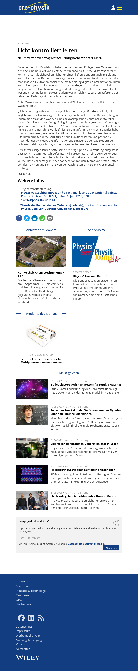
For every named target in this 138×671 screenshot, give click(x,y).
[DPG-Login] (113, 7)
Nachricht (70, 381)
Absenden (111, 548)
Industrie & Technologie (31, 591)
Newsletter (23, 649)
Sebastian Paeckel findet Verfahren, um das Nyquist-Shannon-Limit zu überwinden (86, 412)
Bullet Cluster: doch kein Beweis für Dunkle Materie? (86, 384)
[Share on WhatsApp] (42, 218)
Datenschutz (24, 626)
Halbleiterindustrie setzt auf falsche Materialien (83, 470)
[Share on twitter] (27, 218)
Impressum (23, 631)
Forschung (82, 381)
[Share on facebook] (19, 218)
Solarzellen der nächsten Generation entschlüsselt (84, 444)
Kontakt (21, 644)
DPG (19, 600)
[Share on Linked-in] (34, 218)
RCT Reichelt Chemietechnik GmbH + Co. (41, 274)
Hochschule (23, 604)
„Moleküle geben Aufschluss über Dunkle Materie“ (84, 496)
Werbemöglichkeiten (29, 635)
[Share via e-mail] (50, 218)
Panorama (22, 595)
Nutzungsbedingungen (30, 640)
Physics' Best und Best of (89, 276)
